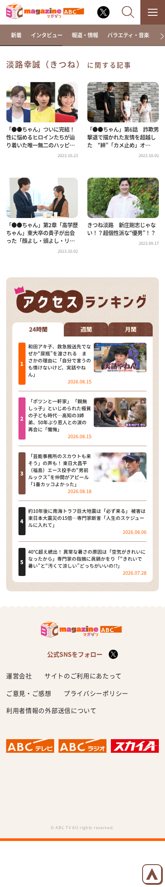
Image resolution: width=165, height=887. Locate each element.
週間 (86, 329)
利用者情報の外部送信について (51, 710)
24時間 (38, 329)
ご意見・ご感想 (28, 693)
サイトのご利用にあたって (82, 675)
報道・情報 (85, 35)
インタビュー (46, 35)
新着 (16, 35)
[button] (159, 36)
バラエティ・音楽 (128, 35)
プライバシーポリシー (96, 693)
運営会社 (19, 675)
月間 (130, 329)
